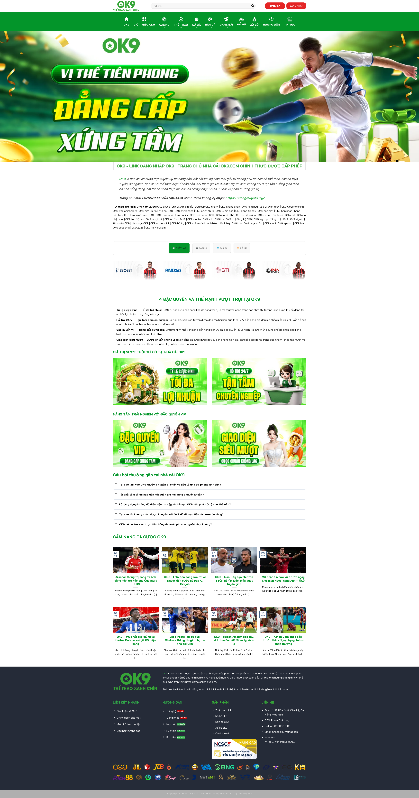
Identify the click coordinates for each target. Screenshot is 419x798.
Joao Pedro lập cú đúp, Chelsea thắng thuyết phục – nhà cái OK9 (185, 640)
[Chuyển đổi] (116, 484)
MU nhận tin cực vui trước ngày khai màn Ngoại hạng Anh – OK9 (283, 578)
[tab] (179, 248)
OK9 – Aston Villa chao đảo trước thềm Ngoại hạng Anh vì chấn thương (283, 640)
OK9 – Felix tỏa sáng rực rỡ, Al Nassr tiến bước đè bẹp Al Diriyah (185, 580)
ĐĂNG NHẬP (296, 5)
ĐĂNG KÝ (275, 5)
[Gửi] (252, 6)
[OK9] (129, 6)
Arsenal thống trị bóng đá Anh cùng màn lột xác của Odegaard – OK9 (135, 580)
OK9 (165, 673)
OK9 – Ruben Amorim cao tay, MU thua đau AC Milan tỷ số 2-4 (234, 640)
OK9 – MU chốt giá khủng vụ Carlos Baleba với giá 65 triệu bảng (135, 640)
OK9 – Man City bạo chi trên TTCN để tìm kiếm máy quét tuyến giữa (234, 580)
